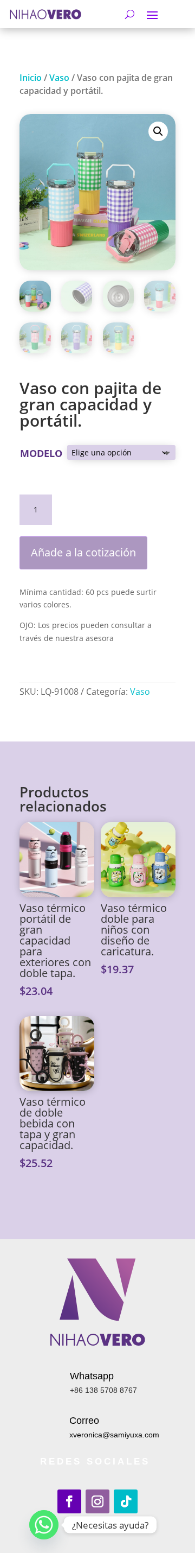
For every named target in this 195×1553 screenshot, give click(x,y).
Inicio (31, 78)
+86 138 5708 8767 (103, 1390)
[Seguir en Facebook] (69, 1501)
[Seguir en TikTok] (126, 1501)
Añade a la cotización (83, 552)
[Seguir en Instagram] (97, 1501)
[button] (158, 131)
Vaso (59, 78)
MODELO (41, 453)
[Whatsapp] (43, 1524)
